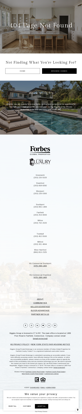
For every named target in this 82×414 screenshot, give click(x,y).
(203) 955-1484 (40, 207)
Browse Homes (59, 71)
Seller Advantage (40, 307)
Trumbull (40, 234)
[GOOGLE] (55, 325)
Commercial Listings (52, 374)
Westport (40, 191)
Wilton (40, 220)
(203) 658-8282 (40, 186)
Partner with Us (40, 314)
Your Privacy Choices (41, 411)
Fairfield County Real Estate (35, 372)
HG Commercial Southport (40, 263)
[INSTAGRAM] (31, 325)
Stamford (40, 183)
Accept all (42, 406)
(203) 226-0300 (40, 193)
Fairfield (40, 212)
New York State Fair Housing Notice (50, 344)
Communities (40, 303)
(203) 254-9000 (40, 215)
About (40, 299)
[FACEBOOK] (25, 325)
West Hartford (40, 250)
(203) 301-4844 (40, 244)
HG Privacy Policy (19, 344)
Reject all (12, 406)
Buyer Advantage (40, 310)
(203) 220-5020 (40, 177)
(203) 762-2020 (40, 223)
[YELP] (49, 325)
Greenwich (40, 175)
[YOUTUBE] (43, 325)
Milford (40, 242)
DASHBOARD (34, 387)
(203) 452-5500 (40, 236)
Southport (40, 204)
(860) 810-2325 (40, 252)
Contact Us (41, 121)
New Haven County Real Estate (32, 374)
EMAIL (43, 387)
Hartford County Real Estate (55, 372)
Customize (27, 406)
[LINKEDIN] (37, 325)
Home (23, 71)
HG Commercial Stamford (40, 275)
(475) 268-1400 (40, 266)
